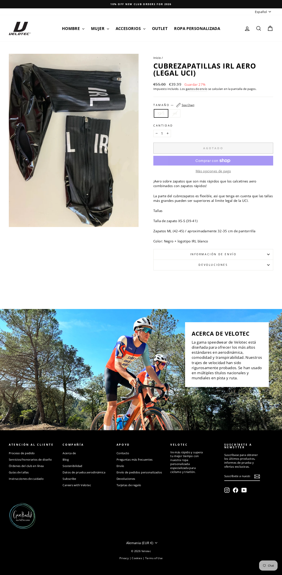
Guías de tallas (19, 472)
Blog (66, 459)
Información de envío (213, 254)
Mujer (98, 28)
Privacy (124, 558)
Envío (120, 466)
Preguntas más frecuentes (135, 459)
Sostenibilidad (72, 466)
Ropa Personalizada (197, 28)
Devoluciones (213, 265)
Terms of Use (154, 558)
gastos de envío (197, 89)
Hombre (71, 28)
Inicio (157, 58)
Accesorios (129, 28)
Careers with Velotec (77, 485)
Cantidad (163, 125)
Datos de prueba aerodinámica (84, 472)
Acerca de (69, 453)
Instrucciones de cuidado (26, 479)
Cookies (137, 558)
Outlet (160, 28)
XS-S (161, 113)
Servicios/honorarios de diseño (30, 459)
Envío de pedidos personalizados (139, 472)
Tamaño (173, 105)
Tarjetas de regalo (129, 485)
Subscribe (69, 479)
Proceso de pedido (22, 453)
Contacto (123, 453)
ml (175, 113)
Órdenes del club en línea (26, 466)
